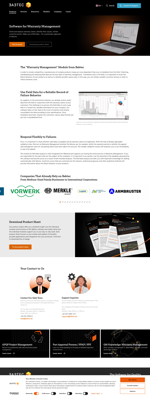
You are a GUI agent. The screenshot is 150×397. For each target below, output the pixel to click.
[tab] (60, 202)
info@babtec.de (26, 319)
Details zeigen (95, 393)
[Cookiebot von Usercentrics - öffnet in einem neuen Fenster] (14, 393)
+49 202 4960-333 (69, 314)
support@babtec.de (69, 316)
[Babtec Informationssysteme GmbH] (20, 5)
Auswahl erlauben (132, 385)
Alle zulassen (132, 380)
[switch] (53, 393)
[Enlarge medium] (127, 118)
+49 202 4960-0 (26, 316)
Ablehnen (132, 391)
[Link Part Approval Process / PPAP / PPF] (75, 343)
